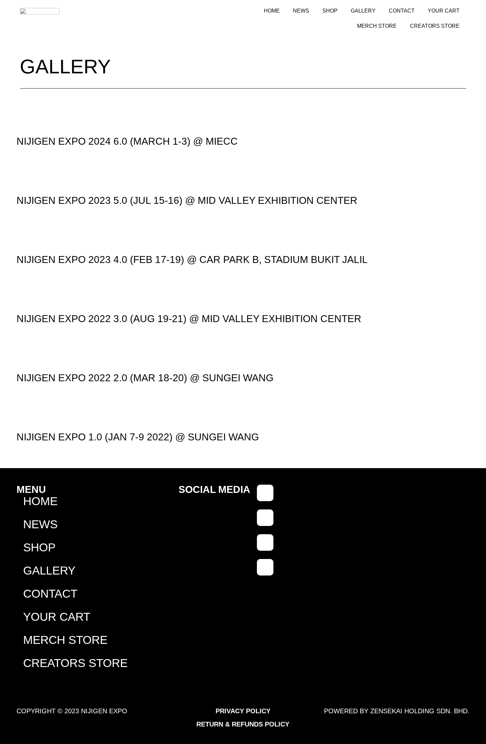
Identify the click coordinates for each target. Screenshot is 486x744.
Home (272, 11)
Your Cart (444, 11)
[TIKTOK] (265, 517)
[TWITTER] (265, 567)
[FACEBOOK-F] (265, 493)
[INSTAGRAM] (265, 542)
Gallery (363, 11)
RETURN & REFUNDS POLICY (242, 724)
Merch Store (377, 26)
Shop (330, 11)
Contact (402, 11)
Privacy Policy (243, 711)
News (301, 11)
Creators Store (435, 26)
